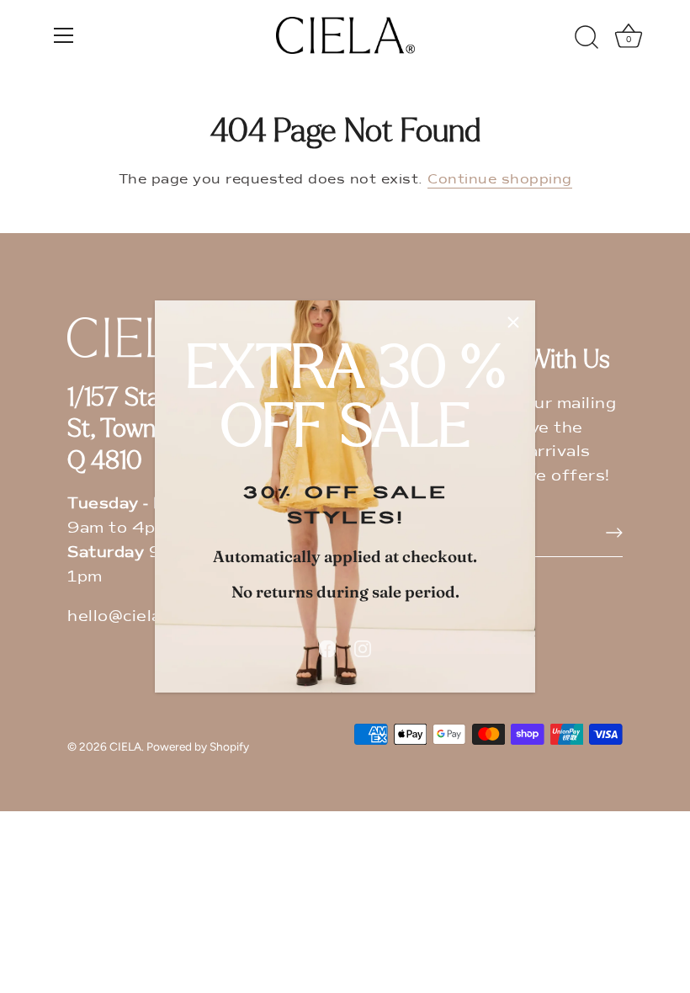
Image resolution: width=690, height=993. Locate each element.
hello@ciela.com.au (146, 616)
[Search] (586, 37)
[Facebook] (327, 648)
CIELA (125, 746)
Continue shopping (499, 179)
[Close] (513, 322)
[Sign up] (614, 532)
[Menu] (63, 35)
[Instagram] (362, 648)
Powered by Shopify (197, 746)
